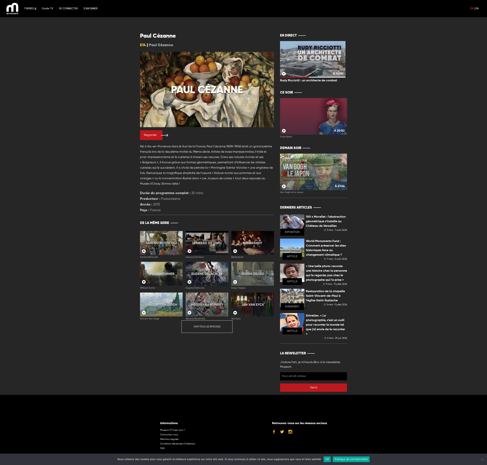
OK (327, 459)
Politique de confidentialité (351, 459)
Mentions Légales (169, 439)
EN (476, 8)
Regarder (150, 135)
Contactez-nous (169, 435)
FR (471, 8)
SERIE (263, 223)
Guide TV (47, 8)
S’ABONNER (91, 8)
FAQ (162, 448)
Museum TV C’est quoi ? (172, 430)
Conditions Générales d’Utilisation (177, 444)
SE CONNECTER (68, 8)
